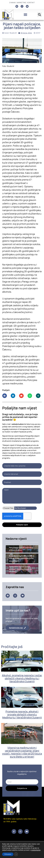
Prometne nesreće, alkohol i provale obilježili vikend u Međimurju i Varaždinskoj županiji (22, 714)
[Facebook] (16, 6)
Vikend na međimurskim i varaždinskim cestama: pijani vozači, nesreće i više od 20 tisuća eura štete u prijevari (22, 752)
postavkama (35, 850)
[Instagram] (22, 6)
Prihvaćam (7, 854)
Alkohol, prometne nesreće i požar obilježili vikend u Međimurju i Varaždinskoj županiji (22, 678)
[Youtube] (27, 6)
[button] (25, 14)
